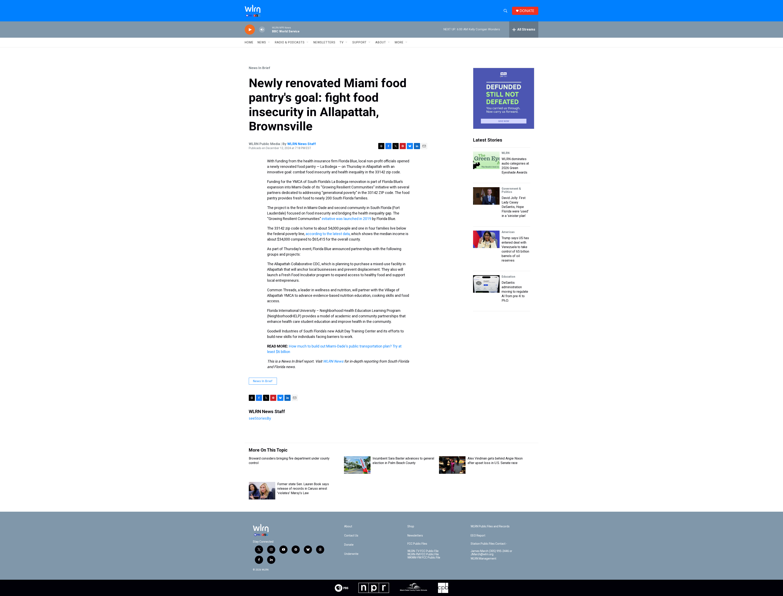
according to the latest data (328, 234)
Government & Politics (511, 190)
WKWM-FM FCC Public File (423, 557)
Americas (508, 232)
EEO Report (478, 535)
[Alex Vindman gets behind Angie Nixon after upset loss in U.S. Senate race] (452, 465)
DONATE (527, 11)
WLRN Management (483, 558)
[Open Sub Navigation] (269, 42)
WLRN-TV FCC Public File (423, 551)
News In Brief (259, 68)
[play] (250, 29)
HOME (249, 42)
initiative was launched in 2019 (346, 219)
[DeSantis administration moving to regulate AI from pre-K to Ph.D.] (486, 284)
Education (508, 276)
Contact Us (351, 535)
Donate (349, 544)
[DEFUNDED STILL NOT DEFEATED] (503, 98)
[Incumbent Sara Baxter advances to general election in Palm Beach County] (357, 465)
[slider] (268, 29)
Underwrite (351, 553)
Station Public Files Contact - (489, 543)
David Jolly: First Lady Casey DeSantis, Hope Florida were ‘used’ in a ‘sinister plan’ (515, 207)
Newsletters (324, 42)
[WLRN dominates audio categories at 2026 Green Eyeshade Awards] (486, 160)
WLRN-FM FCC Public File (423, 554)
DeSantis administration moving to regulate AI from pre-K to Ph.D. (515, 291)
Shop (410, 526)
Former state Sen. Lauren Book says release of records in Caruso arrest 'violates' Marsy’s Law (303, 488)
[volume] (262, 29)
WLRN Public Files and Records (490, 526)
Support (359, 42)
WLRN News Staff (301, 144)
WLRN (506, 153)
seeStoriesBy (260, 418)
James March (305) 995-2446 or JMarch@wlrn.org (491, 553)
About (380, 42)
